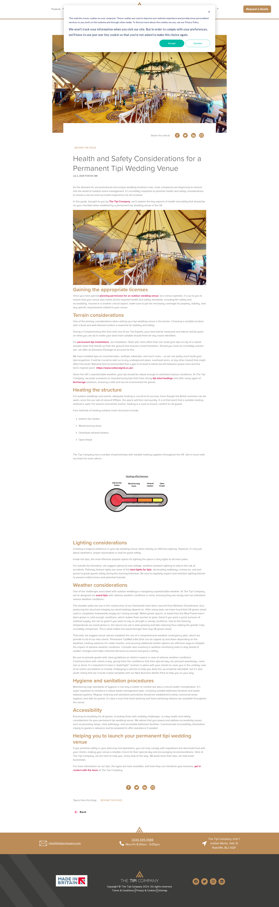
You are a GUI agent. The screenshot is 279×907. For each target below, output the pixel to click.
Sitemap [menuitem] (162, 890)
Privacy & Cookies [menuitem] (146, 890)
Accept (172, 43)
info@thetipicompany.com (65, 843)
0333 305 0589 (142, 839)
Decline (198, 43)
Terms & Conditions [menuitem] (123, 890)
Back (83, 812)
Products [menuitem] (56, 9)
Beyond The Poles (85, 147)
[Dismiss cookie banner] (209, 12)
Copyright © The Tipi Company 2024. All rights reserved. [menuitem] (139, 886)
